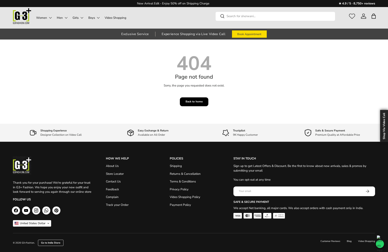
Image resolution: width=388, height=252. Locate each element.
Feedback (112, 189)
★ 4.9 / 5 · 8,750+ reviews (357, 3)
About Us (112, 166)
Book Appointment (249, 34)
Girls (76, 18)
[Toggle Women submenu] (50, 17)
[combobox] (275, 16)
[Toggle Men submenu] (66, 17)
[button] (373, 16)
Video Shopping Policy (185, 197)
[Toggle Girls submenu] (81, 17)
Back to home (194, 101)
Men (60, 18)
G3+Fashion (28, 242)
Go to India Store (50, 242)
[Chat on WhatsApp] (380, 244)
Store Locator (115, 174)
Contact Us (113, 181)
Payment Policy (180, 205)
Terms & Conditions (183, 181)
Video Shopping (115, 18)
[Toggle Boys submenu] (98, 17)
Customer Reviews (330, 241)
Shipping (176, 166)
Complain (112, 197)
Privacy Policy (179, 189)
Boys (91, 18)
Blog (349, 241)
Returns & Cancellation (185, 174)
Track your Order (117, 205)
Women (41, 18)
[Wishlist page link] (352, 16)
